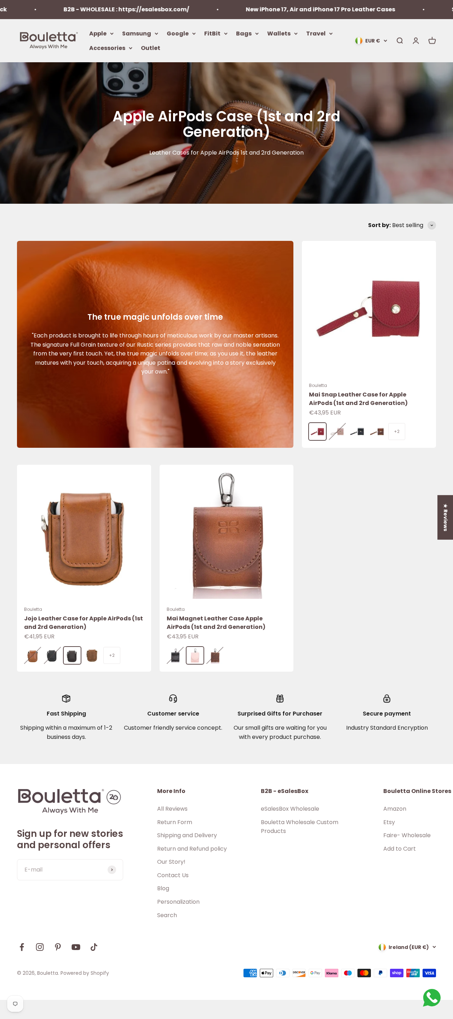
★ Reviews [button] (445, 517)
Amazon (394, 809)
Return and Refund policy (192, 849)
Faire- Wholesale (407, 835)
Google (178, 33)
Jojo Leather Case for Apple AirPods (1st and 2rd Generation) (83, 622)
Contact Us (173, 875)
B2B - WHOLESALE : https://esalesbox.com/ (97, 9)
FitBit (212, 33)
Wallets (279, 33)
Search (167, 915)
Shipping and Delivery (187, 835)
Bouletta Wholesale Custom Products (299, 826)
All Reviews (172, 809)
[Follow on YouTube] (76, 947)
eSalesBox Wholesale (290, 809)
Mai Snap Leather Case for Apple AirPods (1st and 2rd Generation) (358, 398)
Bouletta (318, 385)
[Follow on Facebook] (22, 947)
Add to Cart (399, 849)
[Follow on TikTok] (94, 947)
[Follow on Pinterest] (58, 947)
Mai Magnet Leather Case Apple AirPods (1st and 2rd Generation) (216, 622)
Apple (98, 33)
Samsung (136, 33)
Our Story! (171, 862)
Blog (163, 888)
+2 (397, 431)
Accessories (107, 48)
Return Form (174, 822)
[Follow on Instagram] (40, 947)
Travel (316, 33)
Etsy (389, 822)
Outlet (150, 48)
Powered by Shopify (85, 973)
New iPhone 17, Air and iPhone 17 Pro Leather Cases (291, 9)
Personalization (178, 902)
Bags (244, 33)
